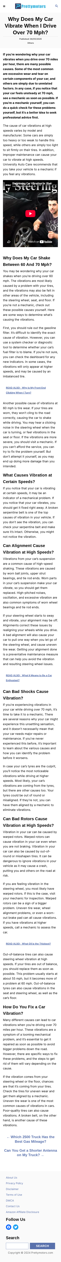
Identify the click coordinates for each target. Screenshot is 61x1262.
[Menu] (4, 6)
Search (42, 1246)
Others (30, 43)
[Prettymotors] (30, 6)
